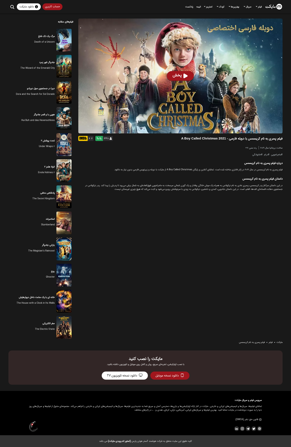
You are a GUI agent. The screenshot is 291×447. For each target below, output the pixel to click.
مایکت (280, 342)
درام (266, 154)
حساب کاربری (52, 6)
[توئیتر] (253, 428)
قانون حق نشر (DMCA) (246, 419)
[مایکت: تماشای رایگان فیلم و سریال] (274, 6)
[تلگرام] (247, 428)
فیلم (271, 342)
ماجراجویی (276, 154)
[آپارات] (259, 428)
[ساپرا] (33, 426)
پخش (177, 75)
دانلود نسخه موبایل (167, 375)
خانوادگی (256, 154)
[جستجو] (12, 7)
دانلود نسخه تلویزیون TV (122, 375)
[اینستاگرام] (242, 428)
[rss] (236, 428)
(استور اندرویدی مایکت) (119, 441)
